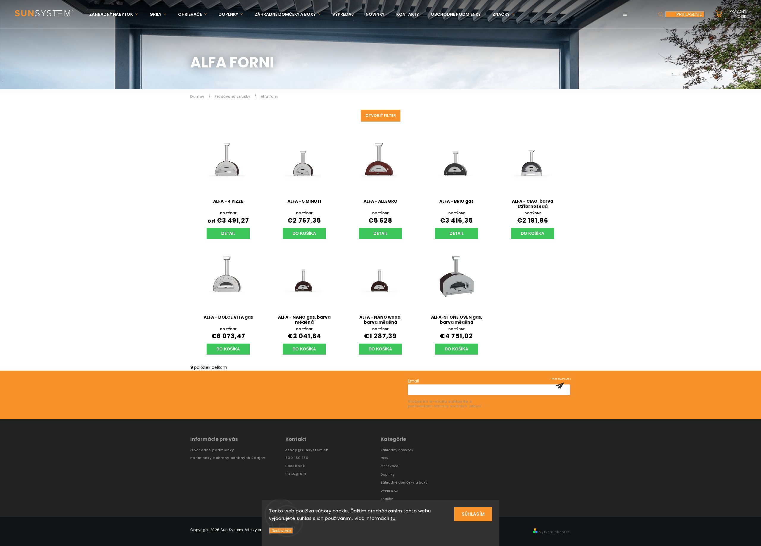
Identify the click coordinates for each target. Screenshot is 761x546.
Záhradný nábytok (396, 450)
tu (393, 518)
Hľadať (660, 14)
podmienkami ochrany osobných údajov (444, 406)
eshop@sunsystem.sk (306, 450)
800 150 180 (297, 458)
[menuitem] (116, 14)
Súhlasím (473, 514)
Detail (228, 233)
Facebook (295, 466)
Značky (386, 499)
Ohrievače (389, 466)
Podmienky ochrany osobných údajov (227, 458)
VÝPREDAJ (389, 491)
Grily (384, 458)
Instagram (295, 473)
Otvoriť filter (380, 115)
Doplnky (387, 474)
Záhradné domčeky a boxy (403, 482)
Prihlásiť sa (560, 385)
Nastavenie (281, 530)
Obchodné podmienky (212, 450)
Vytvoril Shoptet (554, 532)
